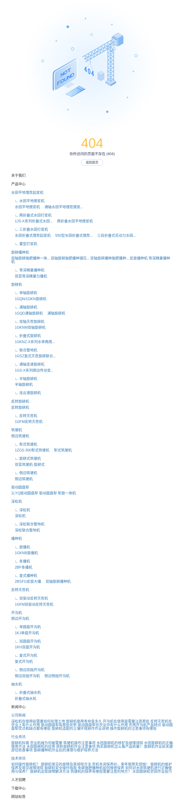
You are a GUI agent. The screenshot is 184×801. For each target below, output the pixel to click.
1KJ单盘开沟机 (25, 633)
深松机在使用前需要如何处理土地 (38, 721)
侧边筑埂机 (20, 436)
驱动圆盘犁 (20, 487)
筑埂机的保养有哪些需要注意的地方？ (100, 771)
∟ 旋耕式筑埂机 (26, 458)
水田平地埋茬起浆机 (27, 192)
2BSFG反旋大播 (26, 581)
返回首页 (92, 162)
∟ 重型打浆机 (24, 244)
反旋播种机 (139, 258)
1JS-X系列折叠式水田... (32, 221)
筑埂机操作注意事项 (79, 743)
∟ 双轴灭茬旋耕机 (27, 322)
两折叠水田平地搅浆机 (73, 221)
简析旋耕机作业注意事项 (76, 746)
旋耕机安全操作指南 (60, 768)
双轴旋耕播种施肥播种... (109, 258)
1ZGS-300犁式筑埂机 (30, 450)
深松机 (16, 501)
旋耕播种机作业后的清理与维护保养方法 (66, 750)
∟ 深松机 (20, 510)
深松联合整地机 (25, 530)
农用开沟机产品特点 (145, 725)
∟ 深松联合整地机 (27, 524)
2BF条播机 (21, 567)
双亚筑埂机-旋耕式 (28, 464)
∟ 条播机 (20, 561)
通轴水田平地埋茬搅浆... (62, 207)
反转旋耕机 (20, 401)
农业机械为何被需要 (46, 743)
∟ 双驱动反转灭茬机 (29, 598)
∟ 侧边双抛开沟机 (27, 670)
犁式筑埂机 (61, 450)
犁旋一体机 (67, 493)
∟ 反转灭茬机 (24, 416)
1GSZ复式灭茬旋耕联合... (33, 356)
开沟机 (16, 613)
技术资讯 (18, 758)
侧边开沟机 (20, 618)
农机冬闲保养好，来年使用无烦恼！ (120, 764)
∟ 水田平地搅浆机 (27, 201)
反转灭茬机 (20, 590)
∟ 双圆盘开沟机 (26, 641)
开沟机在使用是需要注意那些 (126, 721)
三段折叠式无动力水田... (115, 235)
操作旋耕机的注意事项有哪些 (133, 728)
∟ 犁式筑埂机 (24, 444)
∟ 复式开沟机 (24, 655)
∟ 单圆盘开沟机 (26, 627)
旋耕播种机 (20, 252)
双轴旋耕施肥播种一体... (30, 258)
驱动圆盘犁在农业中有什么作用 (103, 725)
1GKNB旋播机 (24, 553)
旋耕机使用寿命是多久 (84, 721)
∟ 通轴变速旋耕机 (27, 364)
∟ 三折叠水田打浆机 (29, 229)
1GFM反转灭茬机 (27, 422)
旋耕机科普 (20, 743)
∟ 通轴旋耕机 (24, 307)
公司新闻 (18, 715)
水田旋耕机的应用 (40, 746)
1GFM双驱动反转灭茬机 (32, 604)
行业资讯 (18, 737)
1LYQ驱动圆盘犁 (24, 493)
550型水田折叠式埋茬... (72, 235)
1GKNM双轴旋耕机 (28, 327)
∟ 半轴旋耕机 (24, 379)
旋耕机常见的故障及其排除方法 (66, 764)
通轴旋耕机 (54, 313)
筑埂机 (16, 430)
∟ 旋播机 (20, 547)
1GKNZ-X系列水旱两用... (33, 342)
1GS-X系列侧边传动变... (32, 370)
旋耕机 (16, 284)
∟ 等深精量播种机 (27, 270)
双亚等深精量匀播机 (29, 276)
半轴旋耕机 (22, 384)
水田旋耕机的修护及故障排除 (119, 743)
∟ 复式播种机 (24, 576)
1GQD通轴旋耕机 (27, 313)
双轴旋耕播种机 (56, 581)
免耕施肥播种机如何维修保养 (101, 768)
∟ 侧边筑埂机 (24, 473)
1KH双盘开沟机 (25, 647)
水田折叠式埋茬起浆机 (31, 235)
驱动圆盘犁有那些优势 (59, 725)
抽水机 (16, 684)
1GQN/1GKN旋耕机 (28, 299)
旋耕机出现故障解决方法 (50, 771)
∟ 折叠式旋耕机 (26, 336)
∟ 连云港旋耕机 (26, 393)
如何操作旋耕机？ (25, 764)
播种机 (16, 538)
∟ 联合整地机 (24, 350)
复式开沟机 (22, 661)
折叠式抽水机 (23, 699)
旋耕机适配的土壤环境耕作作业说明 (80, 728)
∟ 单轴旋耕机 (24, 293)
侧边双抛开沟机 (25, 676)
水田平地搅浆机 (25, 207)
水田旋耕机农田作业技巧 (152, 771)
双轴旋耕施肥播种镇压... (70, 258)
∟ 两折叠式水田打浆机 (31, 215)
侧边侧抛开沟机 (55, 676)
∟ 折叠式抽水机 (26, 692)
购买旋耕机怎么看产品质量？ (119, 746)
